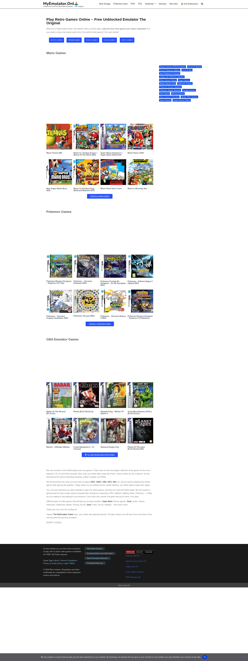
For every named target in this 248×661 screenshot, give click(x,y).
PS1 (140, 4)
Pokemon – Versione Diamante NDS (82, 282)
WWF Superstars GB (133, 577)
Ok (205, 657)
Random (148, 552)
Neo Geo (173, 4)
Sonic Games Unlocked (169, 97)
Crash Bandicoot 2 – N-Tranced (83, 448)
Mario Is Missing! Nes (137, 188)
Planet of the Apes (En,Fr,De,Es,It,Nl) (136, 448)
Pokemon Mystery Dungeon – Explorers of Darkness (140, 317)
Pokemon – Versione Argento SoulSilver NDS (57, 317)
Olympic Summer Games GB (136, 561)
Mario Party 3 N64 (136, 153)
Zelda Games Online (181, 100)
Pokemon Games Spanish (170, 87)
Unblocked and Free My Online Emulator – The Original (63, 6)
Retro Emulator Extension (97, 558)
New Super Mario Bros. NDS (56, 189)
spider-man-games (189, 97)
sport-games (165, 100)
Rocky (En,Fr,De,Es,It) (83, 411)
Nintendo (149, 4)
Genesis (162, 4)
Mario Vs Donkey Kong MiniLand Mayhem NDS (84, 189)
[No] (244, 657)
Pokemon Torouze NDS (84, 316)
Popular (130, 552)
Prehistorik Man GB (132, 556)
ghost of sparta (194, 67)
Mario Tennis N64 (54, 153)
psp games (164, 94)
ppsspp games (189, 90)
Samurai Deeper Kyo (109, 447)
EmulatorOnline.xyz (95, 563)
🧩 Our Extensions (189, 4)
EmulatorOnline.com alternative (100, 553)
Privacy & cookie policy (52, 563)
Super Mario (107, 501)
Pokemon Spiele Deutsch (170, 90)
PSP (133, 4)
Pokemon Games (185, 83)
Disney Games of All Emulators (172, 67)
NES (93, 482)
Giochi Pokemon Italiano (170, 70)
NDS (110, 482)
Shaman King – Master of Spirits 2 (112, 412)
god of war (187, 70)
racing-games (178, 94)
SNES (98, 482)
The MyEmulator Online (63, 514)
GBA (104, 482)
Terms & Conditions (68, 560)
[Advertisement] (99, 89)
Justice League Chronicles (135, 572)
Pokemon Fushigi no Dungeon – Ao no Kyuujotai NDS (113, 283)
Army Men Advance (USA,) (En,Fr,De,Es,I (140, 412)
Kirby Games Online (168, 80)
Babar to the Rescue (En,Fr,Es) (56, 412)
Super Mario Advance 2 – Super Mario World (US (111, 154)
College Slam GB (132, 567)
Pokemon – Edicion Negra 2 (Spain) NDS (140, 282)
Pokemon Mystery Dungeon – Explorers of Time (58, 282)
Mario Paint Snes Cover (111, 188)
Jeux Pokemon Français (170, 73)
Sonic (129, 501)
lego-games (184, 80)
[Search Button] (202, 4)
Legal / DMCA (69, 563)
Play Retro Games (94, 549)
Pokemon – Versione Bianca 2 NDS (113, 317)
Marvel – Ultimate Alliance (58, 447)
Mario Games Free (167, 83)
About (56, 560)
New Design (104, 4)
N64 (114, 482)
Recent (139, 552)
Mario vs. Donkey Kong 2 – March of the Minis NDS (85, 154)
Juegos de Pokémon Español (172, 77)
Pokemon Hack (121, 4)
